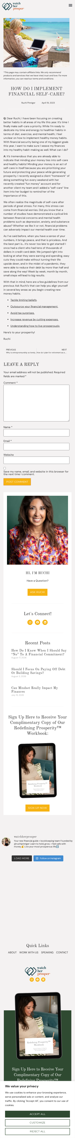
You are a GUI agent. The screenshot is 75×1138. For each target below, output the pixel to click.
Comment (10, 383)
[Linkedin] (45, 622)
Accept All (38, 1114)
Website (8, 455)
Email (7, 441)
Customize (37, 1122)
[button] (70, 5)
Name (7, 427)
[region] (37, 1109)
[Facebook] (37, 622)
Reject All (37, 1131)
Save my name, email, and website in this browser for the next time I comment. (36, 473)
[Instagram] (30, 622)
